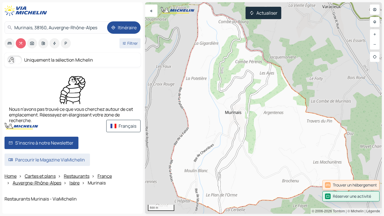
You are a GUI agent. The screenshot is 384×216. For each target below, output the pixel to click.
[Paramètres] (375, 22)
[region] (263, 108)
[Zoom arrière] (375, 44)
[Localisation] (375, 57)
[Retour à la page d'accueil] (26, 10)
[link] (351, 185)
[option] (9, 43)
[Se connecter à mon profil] (375, 9)
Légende (373, 210)
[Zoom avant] (375, 34)
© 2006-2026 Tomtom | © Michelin (338, 210)
